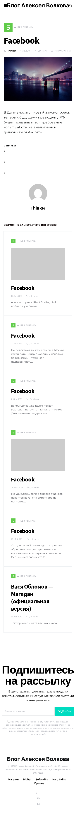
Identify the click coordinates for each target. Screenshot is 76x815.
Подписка (64, 711)
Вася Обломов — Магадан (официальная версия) (32, 597)
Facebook (23, 288)
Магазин (13, 779)
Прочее (39, 783)
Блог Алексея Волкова (38, 5)
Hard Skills (59, 779)
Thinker (12, 50)
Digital (27, 779)
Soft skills (42, 779)
